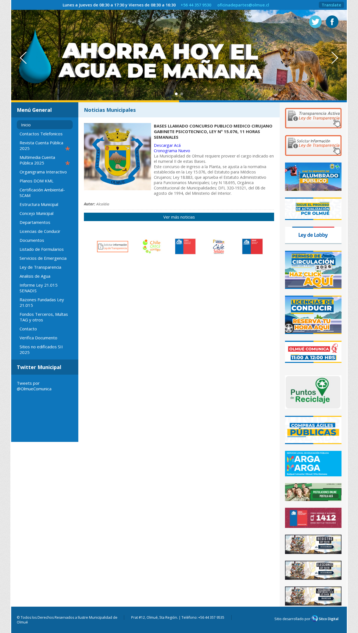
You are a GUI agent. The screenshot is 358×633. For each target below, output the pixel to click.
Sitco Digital (328, 618)
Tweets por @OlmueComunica (34, 385)
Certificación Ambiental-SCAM (42, 192)
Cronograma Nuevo (172, 150)
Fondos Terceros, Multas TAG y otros (44, 317)
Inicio (26, 124)
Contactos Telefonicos (41, 133)
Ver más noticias (179, 217)
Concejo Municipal (36, 213)
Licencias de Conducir (40, 231)
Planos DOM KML (36, 181)
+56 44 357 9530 (196, 5)
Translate (331, 5)
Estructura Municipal (39, 204)
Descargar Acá (167, 145)
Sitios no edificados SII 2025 (41, 349)
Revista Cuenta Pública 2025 (45, 146)
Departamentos (35, 222)
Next (337, 58)
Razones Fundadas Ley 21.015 (42, 302)
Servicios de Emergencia (43, 258)
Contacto (28, 328)
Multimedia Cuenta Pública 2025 (45, 160)
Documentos (32, 240)
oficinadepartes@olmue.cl (243, 5)
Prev (20, 58)
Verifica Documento (38, 337)
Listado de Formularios (42, 249)
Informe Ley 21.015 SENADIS (39, 287)
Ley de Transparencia (40, 267)
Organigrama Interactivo (43, 172)
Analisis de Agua (35, 276)
